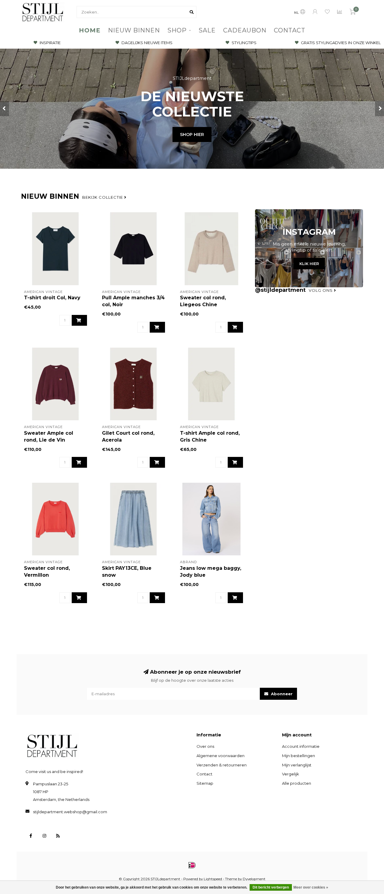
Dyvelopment (254, 879)
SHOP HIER (192, 134)
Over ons (205, 746)
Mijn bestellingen (298, 755)
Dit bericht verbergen (271, 887)
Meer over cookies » (310, 887)
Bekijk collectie (103, 197)
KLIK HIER (309, 263)
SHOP (177, 30)
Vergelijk (290, 774)
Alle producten (296, 783)
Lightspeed (213, 879)
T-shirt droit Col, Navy (52, 298)
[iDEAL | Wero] (192, 865)
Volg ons (321, 290)
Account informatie (301, 746)
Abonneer (281, 693)
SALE (207, 30)
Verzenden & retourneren (221, 765)
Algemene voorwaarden (220, 755)
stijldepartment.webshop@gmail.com (70, 811)
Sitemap (204, 783)
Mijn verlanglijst (296, 765)
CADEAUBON (244, 30)
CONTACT (289, 30)
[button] (4, 108)
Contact (204, 774)
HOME (89, 30)
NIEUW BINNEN (134, 30)
